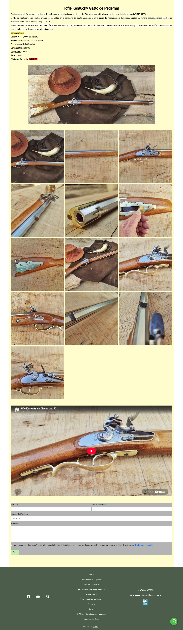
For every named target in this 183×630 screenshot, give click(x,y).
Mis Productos (90, 584)
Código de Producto (19, 514)
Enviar (15, 552)
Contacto (91, 604)
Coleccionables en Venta (91, 599)
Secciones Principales (91, 579)
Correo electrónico (100, 504)
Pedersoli (90, 594)
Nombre (14, 504)
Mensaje (14, 523)
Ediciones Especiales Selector (91, 589)
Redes (91, 609)
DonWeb (95, 627)
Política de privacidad (144, 545)
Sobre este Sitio (91, 619)
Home (91, 574)
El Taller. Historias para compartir (91, 614)
